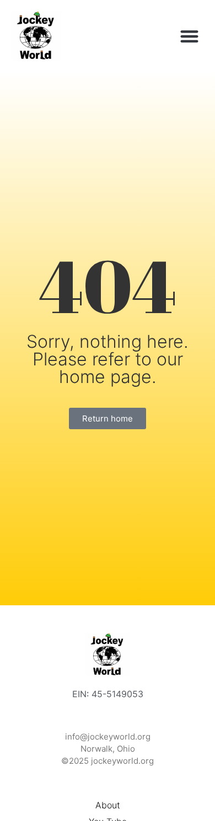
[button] (190, 36)
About (107, 805)
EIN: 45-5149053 (107, 693)
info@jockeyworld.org (107, 736)
